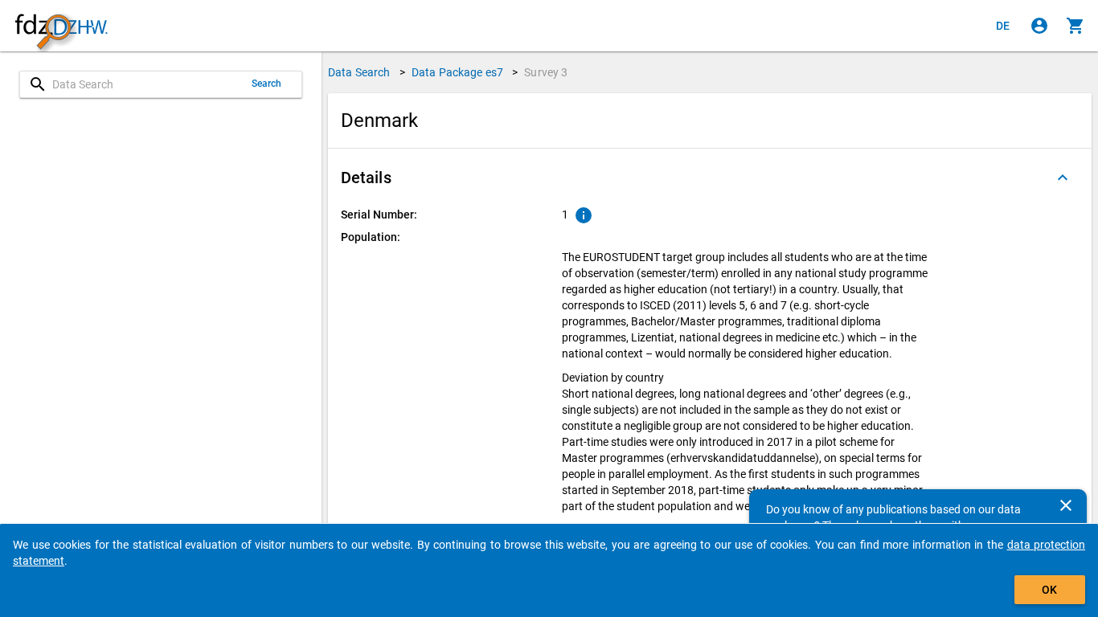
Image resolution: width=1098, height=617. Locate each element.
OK (1049, 589)
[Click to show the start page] (61, 26)
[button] (710, 177)
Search (267, 83)
